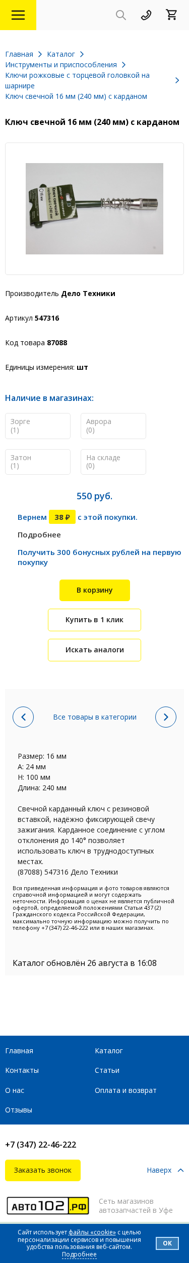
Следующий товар (165, 717)
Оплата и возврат (126, 1090)
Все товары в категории (95, 717)
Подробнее (39, 534)
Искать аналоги (95, 649)
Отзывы (18, 1109)
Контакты (22, 1070)
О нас (14, 1090)
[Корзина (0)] (175, 15)
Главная (19, 1050)
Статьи (107, 1070)
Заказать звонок (43, 1170)
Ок (167, 1243)
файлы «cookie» (92, 1232)
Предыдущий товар (23, 717)
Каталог (109, 1050)
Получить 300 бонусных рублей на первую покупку (99, 557)
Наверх (159, 1170)
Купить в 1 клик (94, 619)
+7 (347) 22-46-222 (40, 1144)
